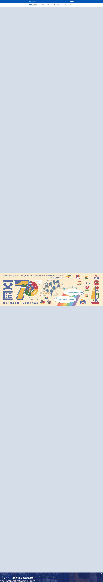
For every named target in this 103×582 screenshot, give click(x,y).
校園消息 (48, 4)
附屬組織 (58, 4)
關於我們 (43, 4)
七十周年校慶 (70, 4)
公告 (62, 4)
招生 (65, 4)
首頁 (40, 4)
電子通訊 (53, 4)
